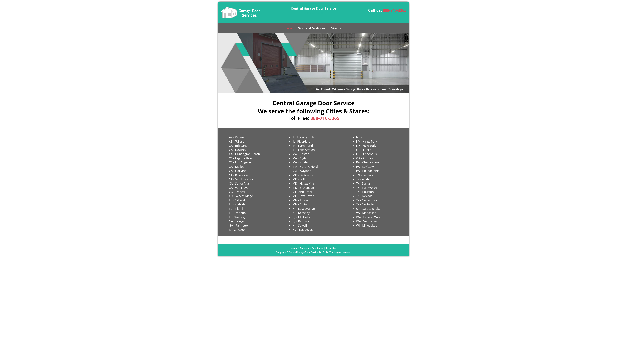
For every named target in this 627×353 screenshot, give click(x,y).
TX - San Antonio (367, 200)
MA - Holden (300, 162)
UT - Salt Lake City (368, 208)
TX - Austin (363, 179)
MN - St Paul (300, 204)
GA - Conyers (238, 221)
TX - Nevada (364, 196)
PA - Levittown (366, 166)
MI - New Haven (303, 196)
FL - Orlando (237, 213)
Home (289, 28)
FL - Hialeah (237, 204)
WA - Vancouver (367, 221)
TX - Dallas (363, 183)
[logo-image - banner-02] (313, 63)
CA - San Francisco (241, 179)
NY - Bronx (363, 137)
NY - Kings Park (366, 141)
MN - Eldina (300, 200)
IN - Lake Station (303, 150)
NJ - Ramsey (300, 221)
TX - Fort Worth (366, 188)
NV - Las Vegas (302, 230)
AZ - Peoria (236, 137)
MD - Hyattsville (303, 183)
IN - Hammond (302, 146)
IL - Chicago (237, 230)
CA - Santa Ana (239, 183)
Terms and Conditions (311, 28)
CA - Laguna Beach (241, 158)
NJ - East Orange (303, 208)
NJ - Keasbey (301, 213)
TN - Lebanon (365, 175)
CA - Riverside (238, 175)
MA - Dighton (301, 158)
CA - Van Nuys (238, 188)
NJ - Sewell (299, 225)
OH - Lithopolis (366, 154)
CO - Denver (237, 192)
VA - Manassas (366, 213)
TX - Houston (365, 192)
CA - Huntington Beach (244, 154)
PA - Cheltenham (367, 162)
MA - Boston (300, 154)
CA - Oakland (238, 171)
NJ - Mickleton (302, 217)
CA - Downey (237, 150)
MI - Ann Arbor (302, 192)
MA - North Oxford (305, 166)
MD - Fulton (300, 179)
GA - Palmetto (238, 225)
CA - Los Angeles (240, 162)
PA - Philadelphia (367, 171)
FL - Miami (236, 208)
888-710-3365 (394, 10)
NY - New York (366, 146)
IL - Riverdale (301, 141)
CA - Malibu (237, 166)
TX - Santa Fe (365, 204)
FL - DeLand (237, 200)
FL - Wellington (239, 217)
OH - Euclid (363, 150)
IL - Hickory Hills (303, 137)
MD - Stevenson (303, 188)
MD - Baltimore (302, 175)
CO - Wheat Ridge (241, 196)
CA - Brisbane (238, 146)
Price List (336, 28)
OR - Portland (365, 158)
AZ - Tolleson (237, 141)
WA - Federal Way (368, 217)
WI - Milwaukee (366, 225)
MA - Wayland (301, 171)
